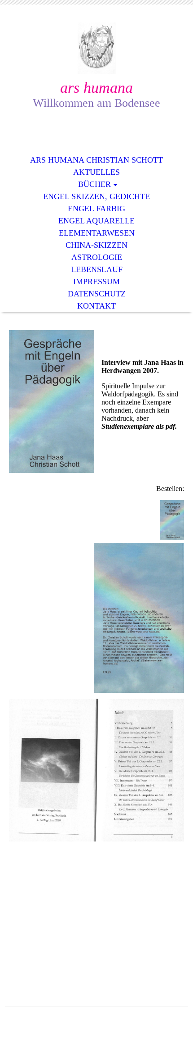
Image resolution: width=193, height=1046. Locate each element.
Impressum (96, 281)
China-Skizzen (96, 245)
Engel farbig (96, 208)
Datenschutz (97, 293)
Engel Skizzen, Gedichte (96, 196)
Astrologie (96, 257)
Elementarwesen (97, 232)
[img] (96, 48)
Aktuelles (96, 172)
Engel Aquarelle (96, 220)
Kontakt (96, 305)
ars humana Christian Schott (96, 159)
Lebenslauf (97, 269)
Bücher (94, 184)
